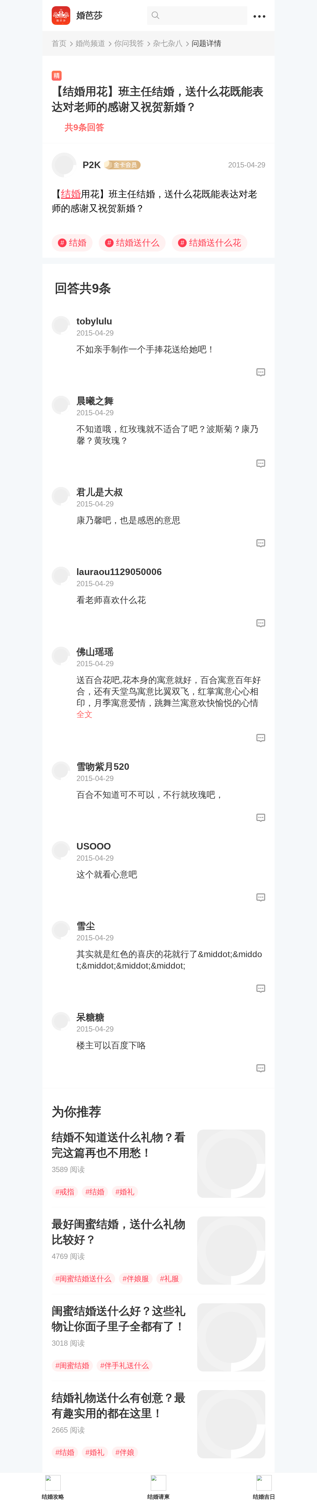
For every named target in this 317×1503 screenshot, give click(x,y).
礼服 (169, 1278)
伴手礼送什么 (124, 1365)
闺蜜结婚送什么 (83, 1278)
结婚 (71, 193)
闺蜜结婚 (72, 1365)
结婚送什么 (133, 243)
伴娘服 (136, 1278)
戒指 (64, 1192)
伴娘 (124, 1452)
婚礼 (124, 1192)
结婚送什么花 (210, 243)
